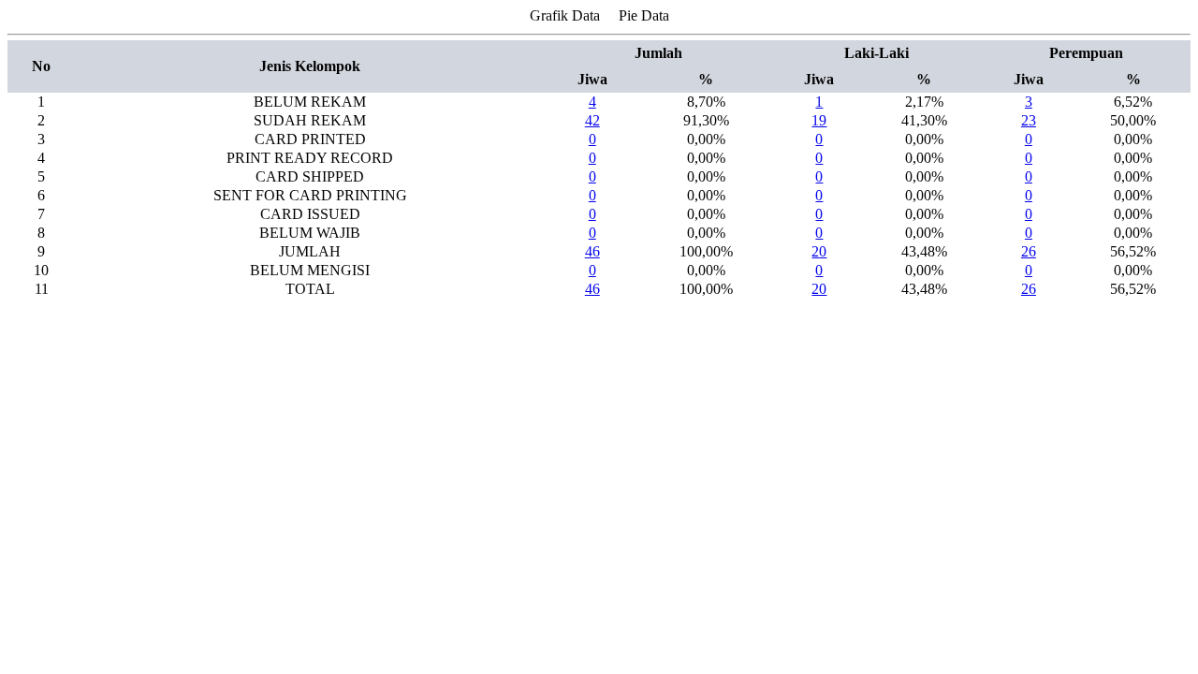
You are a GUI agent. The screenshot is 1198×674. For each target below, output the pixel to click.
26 (1028, 251)
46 (592, 251)
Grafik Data (564, 15)
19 (818, 120)
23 (1028, 120)
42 (592, 120)
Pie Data (644, 15)
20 (818, 251)
